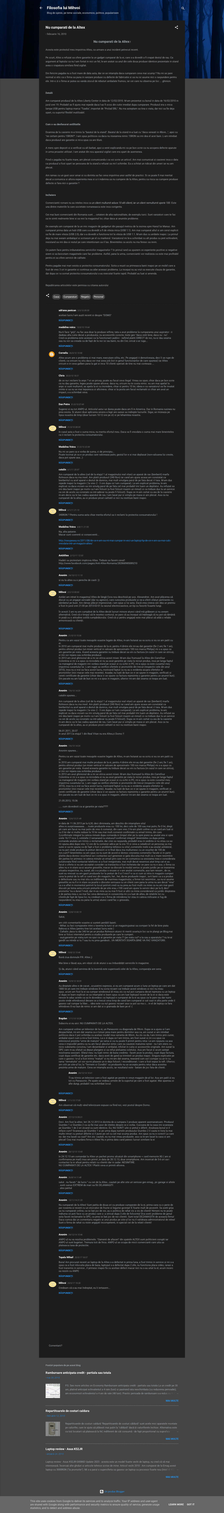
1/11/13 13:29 (74, 1018)
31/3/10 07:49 (77, 404)
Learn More (176, 1504)
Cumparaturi (70, 296)
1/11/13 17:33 (73, 1100)
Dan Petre (64, 404)
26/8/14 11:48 (74, 1177)
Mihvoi (62, 427)
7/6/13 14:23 (74, 690)
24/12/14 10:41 (85, 1073)
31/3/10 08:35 (73, 427)
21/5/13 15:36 (74, 635)
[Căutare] (183, 9)
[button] (176, 27)
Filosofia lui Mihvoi (63, 8)
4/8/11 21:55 (83, 527)
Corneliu (63, 352)
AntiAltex (64, 555)
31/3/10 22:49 (83, 447)
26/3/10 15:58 (75, 353)
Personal (98, 296)
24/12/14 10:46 (75, 1234)
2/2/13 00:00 (73, 592)
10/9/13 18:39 (74, 981)
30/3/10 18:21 (72, 375)
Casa (56, 296)
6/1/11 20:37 (73, 469)
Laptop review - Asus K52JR (64, 1449)
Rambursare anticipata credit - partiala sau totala (78, 1372)
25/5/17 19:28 (73, 1283)
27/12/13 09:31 (75, 1117)
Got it (190, 1504)
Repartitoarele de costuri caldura (67, 1411)
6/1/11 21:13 (73, 510)
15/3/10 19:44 (83, 327)
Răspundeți (66, 320)
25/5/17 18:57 (81, 1257)
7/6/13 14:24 (74, 746)
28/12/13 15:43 (75, 1151)
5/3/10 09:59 (83, 310)
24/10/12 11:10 (75, 575)
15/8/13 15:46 (73, 952)
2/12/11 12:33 (76, 555)
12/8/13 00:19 (74, 912)
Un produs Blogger (114, 1491)
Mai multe (172, 1400)
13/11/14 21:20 (75, 1200)
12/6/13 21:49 (74, 818)
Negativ (85, 296)
